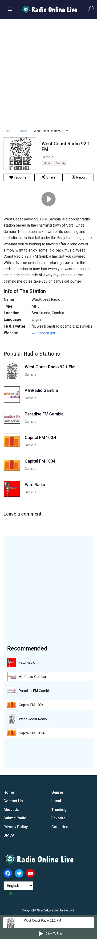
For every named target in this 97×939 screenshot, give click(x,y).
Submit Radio (15, 818)
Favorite (58, 818)
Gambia (23, 131)
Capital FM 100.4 (31, 733)
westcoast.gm (43, 333)
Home (7, 131)
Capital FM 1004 (31, 705)
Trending (59, 809)
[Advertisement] (48, 73)
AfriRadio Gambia (32, 677)
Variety (60, 163)
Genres (57, 792)
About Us (11, 809)
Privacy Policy (16, 827)
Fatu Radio (27, 662)
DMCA (9, 835)
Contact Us (13, 801)
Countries (59, 827)
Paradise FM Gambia (35, 691)
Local (56, 801)
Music (48, 163)
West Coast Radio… (34, 719)
